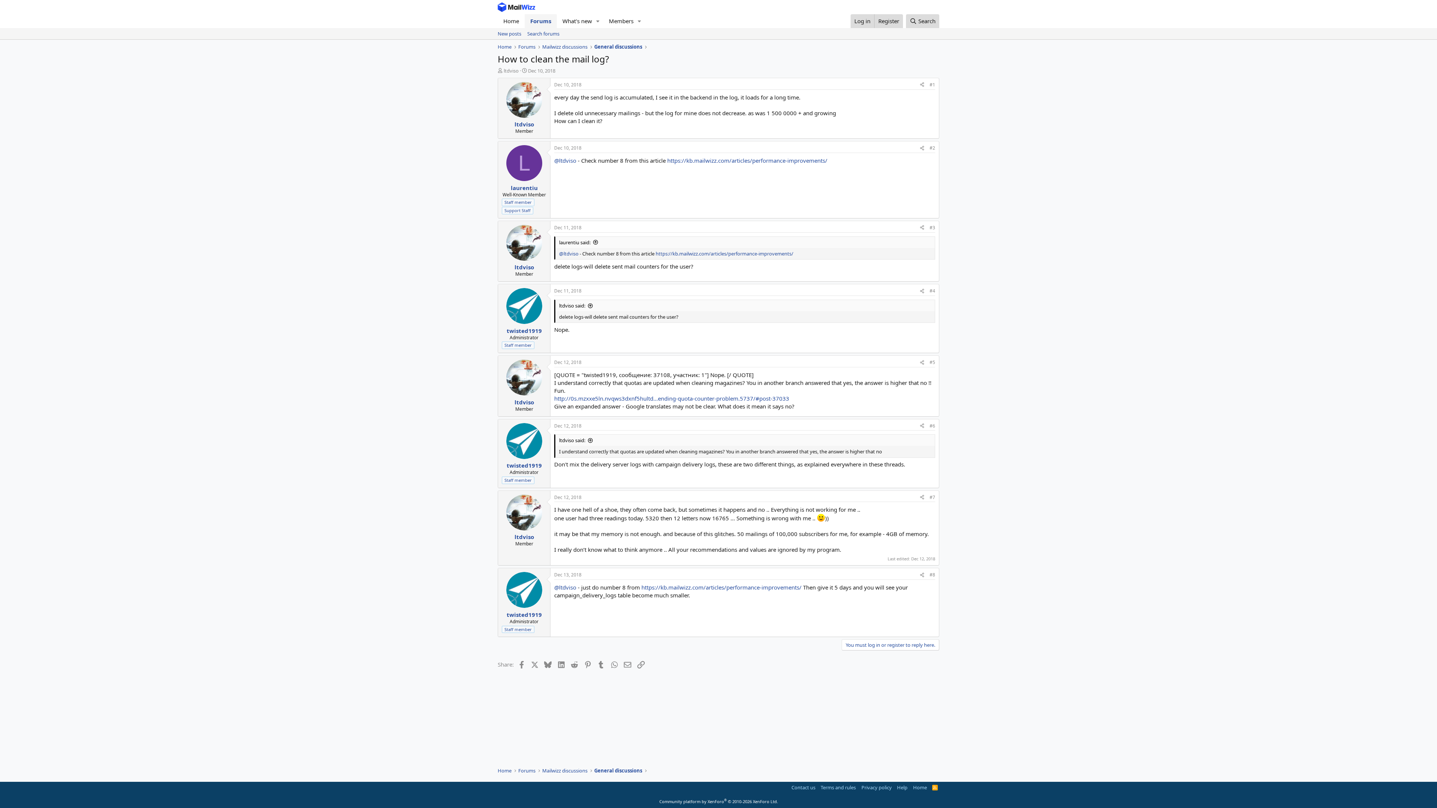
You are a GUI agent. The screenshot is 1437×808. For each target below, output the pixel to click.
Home (511, 21)
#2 (932, 148)
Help (902, 787)
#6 (932, 426)
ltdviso (511, 70)
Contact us (803, 787)
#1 (932, 85)
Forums (540, 21)
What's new (577, 21)
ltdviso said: (572, 305)
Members (621, 21)
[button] (598, 21)
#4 (932, 291)
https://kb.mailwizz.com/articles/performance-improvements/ (747, 160)
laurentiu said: (575, 242)
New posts (509, 33)
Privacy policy (876, 787)
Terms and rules (838, 787)
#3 (932, 227)
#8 (932, 575)
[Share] (922, 85)
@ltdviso (565, 160)
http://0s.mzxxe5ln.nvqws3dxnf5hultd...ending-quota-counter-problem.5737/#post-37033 (671, 398)
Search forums (543, 33)
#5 (932, 362)
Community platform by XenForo (718, 801)
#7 (932, 497)
